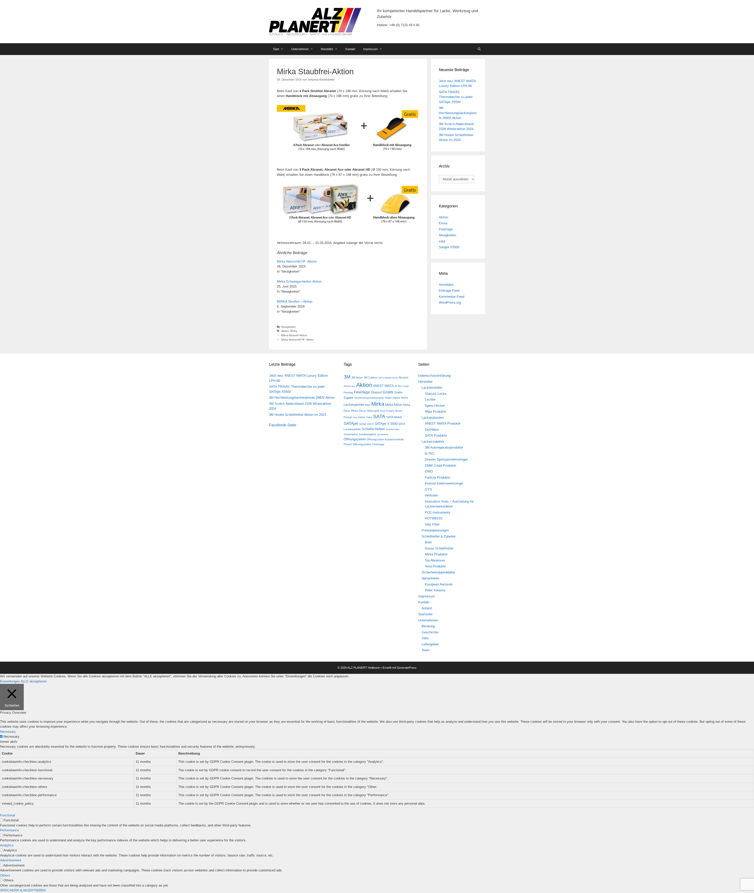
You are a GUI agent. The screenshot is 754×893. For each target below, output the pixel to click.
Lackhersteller (432, 387)
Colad (405, 386)
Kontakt (350, 49)
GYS (428, 489)
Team (425, 650)
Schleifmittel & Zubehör (439, 536)
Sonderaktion (351, 434)
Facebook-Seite (282, 425)
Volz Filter (432, 524)
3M (347, 376)
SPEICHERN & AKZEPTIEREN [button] (23, 890)
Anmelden (446, 285)
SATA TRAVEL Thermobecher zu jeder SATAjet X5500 (456, 97)
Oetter (361, 417)
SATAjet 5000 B (366, 424)
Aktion (285, 330)
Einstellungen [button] (10, 681)
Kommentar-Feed (451, 297)
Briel (428, 542)
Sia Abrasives (435, 560)
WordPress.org (450, 302)
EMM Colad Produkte (440, 465)
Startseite (425, 614)
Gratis (388, 392)
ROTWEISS (433, 518)
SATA (379, 416)
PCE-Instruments (437, 512)
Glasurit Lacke (435, 394)
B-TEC (430, 453)
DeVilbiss (432, 429)
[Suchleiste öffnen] (479, 49)
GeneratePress (406, 667)
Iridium (396, 397)
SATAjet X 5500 (386, 424)
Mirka (293, 330)
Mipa (367, 405)
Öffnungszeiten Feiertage (368, 444)
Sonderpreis (383, 434)
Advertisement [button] (10, 860)
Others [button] (5, 875)
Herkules (431, 495)
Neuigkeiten (288, 326)
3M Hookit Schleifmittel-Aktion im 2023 (297, 415)
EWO (429, 471)
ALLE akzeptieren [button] (34, 681)
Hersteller (327, 49)
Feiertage (446, 229)
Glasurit (376, 392)
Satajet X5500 (449, 247)
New (355, 417)
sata (442, 241)
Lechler (430, 399)
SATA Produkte (436, 435)
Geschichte (430, 632)
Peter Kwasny (435, 590)
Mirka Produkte (436, 554)
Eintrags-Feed (449, 290)
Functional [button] (7, 815)
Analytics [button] (7, 845)
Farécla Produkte (437, 477)
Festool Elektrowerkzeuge (444, 483)
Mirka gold (373, 410)
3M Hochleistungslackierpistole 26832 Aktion (458, 113)
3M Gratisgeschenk (388, 377)
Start (276, 49)
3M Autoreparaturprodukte (444, 447)
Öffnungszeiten (355, 439)
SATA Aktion (394, 417)
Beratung (428, 626)
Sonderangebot (367, 434)
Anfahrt (427, 608)
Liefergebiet (430, 644)
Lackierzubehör (433, 441)
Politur (369, 417)
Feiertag (348, 392)
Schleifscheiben (373, 429)
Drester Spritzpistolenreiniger (446, 459)
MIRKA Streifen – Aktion (294, 301)
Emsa (443, 223)
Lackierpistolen (433, 417)
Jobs (425, 638)
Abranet (403, 377)
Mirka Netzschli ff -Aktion (297, 261)
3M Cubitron (371, 377)
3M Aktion (357, 377)
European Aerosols (439, 584)
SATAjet (351, 423)
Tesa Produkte (435, 566)
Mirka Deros (358, 410)
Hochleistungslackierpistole (369, 398)
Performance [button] (9, 830)
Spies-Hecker (435, 406)
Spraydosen (430, 578)
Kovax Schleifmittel (439, 548)
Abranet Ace (349, 386)
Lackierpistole (354, 405)
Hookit (388, 398)
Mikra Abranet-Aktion (294, 335)
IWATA (404, 398)
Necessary (11, 736)
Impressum (370, 49)
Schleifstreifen (392, 429)
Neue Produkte (387, 411)
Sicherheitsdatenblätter (438, 572)
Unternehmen (300, 49)
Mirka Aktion (393, 404)
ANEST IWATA (383, 385)
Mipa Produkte (435, 411)
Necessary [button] (8, 732)
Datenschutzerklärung (434, 375)
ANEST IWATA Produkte (442, 423)
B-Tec (398, 385)
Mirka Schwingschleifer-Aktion (299, 281)
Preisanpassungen (435, 530)
